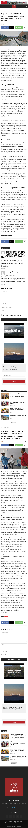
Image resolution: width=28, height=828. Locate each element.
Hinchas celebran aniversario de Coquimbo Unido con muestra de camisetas (17, 409)
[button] (2, 6)
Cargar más (13, 422)
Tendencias (21, 824)
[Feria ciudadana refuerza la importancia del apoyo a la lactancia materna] (5, 403)
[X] (21, 816)
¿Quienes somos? (8, 824)
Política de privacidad (18, 822)
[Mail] (14, 816)
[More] (24, 27)
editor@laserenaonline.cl (17, 807)
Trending (5, 235)
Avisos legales (15, 824)
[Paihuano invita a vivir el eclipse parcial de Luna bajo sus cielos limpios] (5, 417)
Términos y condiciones (9, 822)
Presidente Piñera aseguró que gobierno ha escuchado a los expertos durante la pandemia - (16, 272)
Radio (21, 821)
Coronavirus (10, 235)
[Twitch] (17, 816)
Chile (5, 10)
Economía (10, 821)
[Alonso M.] (2, 24)
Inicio (2, 10)
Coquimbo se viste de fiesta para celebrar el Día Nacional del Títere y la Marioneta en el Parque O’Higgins (18, 395)
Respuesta (3, 268)
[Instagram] (10, 816)
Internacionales (16, 821)
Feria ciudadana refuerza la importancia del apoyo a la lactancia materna (17, 402)
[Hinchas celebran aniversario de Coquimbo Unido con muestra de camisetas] (5, 410)
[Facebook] (7, 816)
